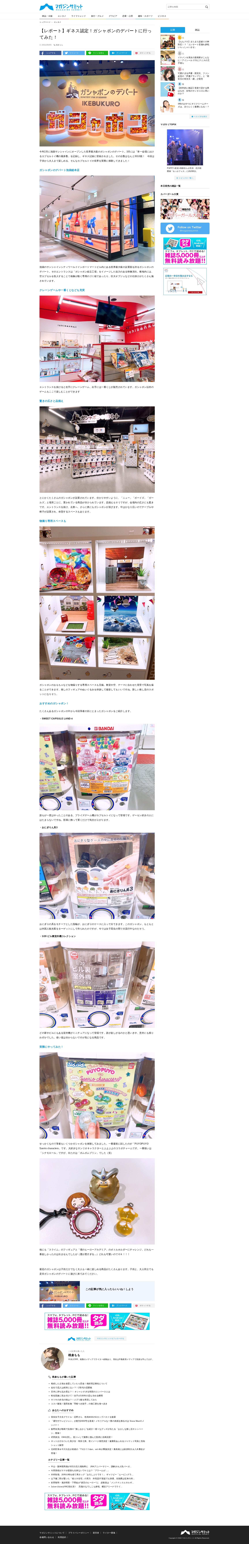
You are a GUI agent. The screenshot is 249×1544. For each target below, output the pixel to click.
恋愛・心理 (127, 16)
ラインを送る (98, 53)
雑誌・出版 (47, 16)
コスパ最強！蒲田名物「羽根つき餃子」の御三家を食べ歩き (79, 1404)
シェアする (50, 53)
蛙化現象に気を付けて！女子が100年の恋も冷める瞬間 (77, 1395)
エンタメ (62, 16)
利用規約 (62, 1537)
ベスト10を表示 (200, 117)
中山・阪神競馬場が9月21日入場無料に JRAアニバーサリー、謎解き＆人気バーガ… (91, 1466)
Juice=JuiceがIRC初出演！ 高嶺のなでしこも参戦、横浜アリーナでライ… (87, 1486)
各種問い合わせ (46, 1537)
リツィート (74, 53)
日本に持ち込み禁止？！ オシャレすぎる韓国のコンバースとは (80, 1391)
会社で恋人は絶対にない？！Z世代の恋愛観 (71, 1387)
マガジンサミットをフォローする (110, 1338)
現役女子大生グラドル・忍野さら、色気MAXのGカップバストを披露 (83, 1417)
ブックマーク (121, 53)
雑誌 (197, 30)
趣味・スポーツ (145, 16)
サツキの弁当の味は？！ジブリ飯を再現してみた (74, 1400)
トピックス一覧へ (186, 178)
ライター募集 (109, 1533)
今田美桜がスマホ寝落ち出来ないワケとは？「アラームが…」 (80, 1470)
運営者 (96, 1533)
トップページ (44, 22)
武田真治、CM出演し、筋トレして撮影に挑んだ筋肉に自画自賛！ (82, 1437)
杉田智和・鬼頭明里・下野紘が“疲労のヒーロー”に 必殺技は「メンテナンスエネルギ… (92, 1482)
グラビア (113, 16)
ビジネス (162, 16)
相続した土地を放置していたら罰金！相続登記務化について (79, 1383)
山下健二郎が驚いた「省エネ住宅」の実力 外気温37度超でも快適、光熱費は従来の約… (93, 1478)
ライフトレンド (78, 16)
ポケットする (145, 53)
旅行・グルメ (97, 16)
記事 (172, 30)
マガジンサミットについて (52, 1533)
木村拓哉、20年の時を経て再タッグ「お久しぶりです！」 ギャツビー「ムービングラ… (92, 1474)
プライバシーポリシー (78, 1533)
